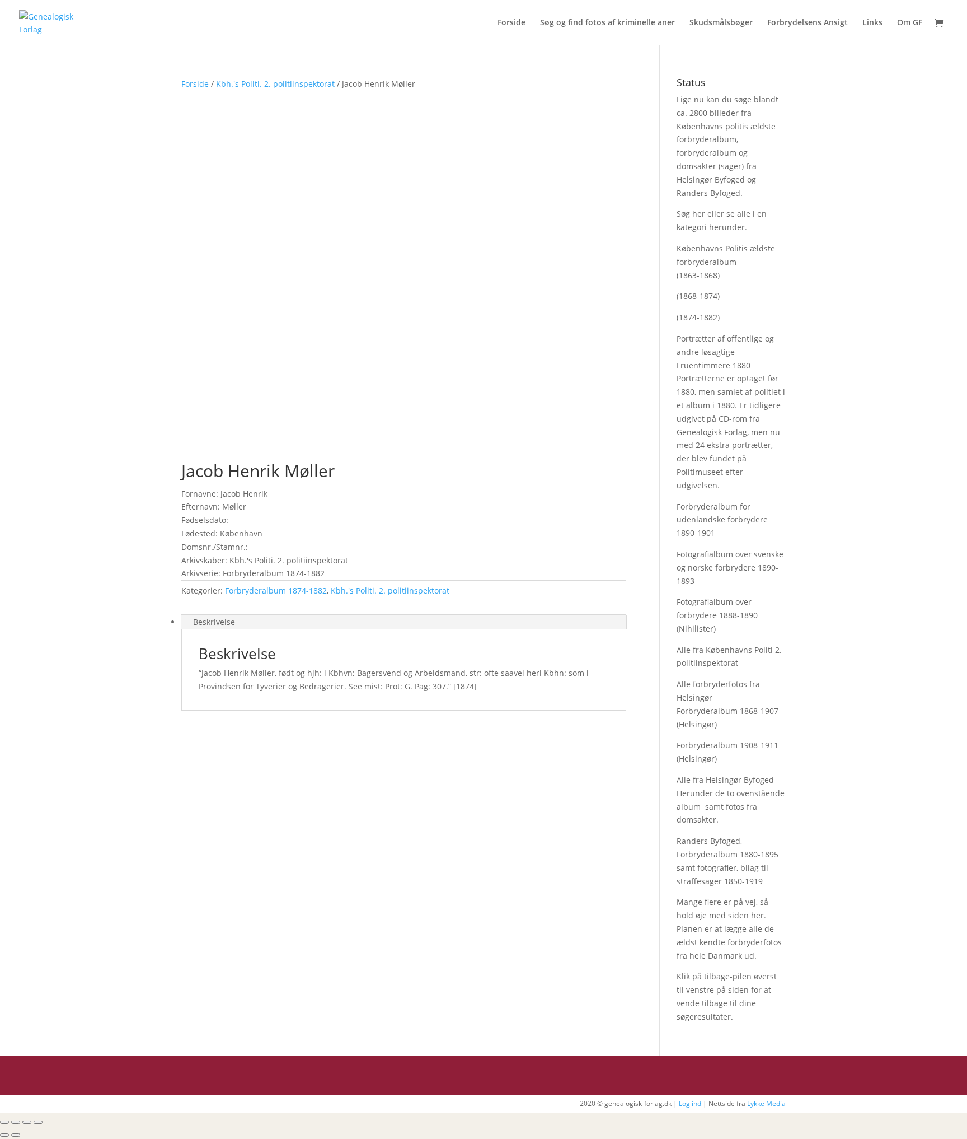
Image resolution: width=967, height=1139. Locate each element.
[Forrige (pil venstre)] (4, 1135)
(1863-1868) (698, 275)
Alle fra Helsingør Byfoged (725, 779)
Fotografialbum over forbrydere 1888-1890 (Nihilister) (717, 615)
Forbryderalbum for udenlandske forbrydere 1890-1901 (722, 520)
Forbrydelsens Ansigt (807, 22)
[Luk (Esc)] (4, 1122)
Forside (511, 22)
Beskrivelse (214, 622)
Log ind (690, 1103)
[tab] (404, 622)
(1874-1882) (698, 317)
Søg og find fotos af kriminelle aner (607, 22)
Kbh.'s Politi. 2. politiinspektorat (275, 83)
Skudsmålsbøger (721, 22)
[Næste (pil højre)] (15, 1135)
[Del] (15, 1122)
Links (872, 22)
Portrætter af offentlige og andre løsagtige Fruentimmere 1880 (725, 352)
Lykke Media (766, 1103)
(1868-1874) (698, 296)
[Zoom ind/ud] (38, 1122)
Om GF (909, 22)
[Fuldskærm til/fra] (26, 1122)
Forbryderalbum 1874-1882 (276, 590)
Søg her (691, 213)
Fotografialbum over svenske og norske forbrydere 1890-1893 (730, 567)
